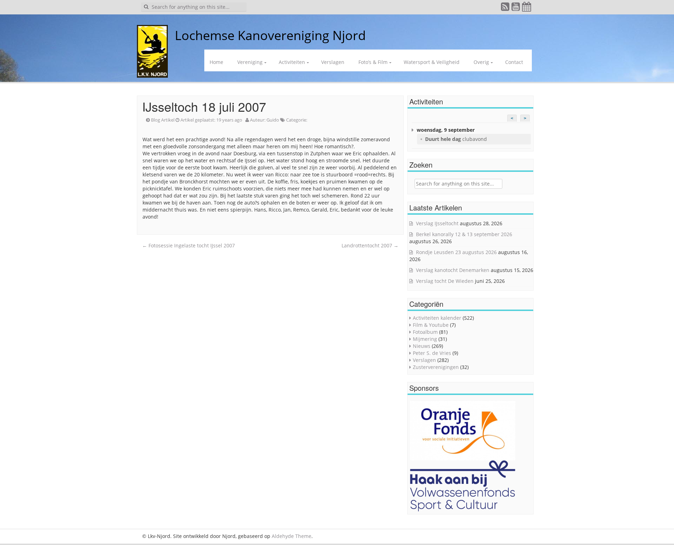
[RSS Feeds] (505, 8)
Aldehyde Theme (291, 536)
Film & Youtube (431, 325)
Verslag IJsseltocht (437, 223)
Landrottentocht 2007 (370, 245)
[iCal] (527, 8)
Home (216, 62)
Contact (514, 62)
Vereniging (250, 62)
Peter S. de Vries (432, 353)
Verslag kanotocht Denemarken (452, 270)
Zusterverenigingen (436, 367)
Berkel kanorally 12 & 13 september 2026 (464, 234)
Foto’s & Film (373, 62)
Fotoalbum (425, 332)
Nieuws (421, 346)
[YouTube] (516, 8)
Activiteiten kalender (437, 317)
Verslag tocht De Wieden (445, 281)
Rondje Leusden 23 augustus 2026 (456, 252)
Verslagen (332, 62)
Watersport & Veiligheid (432, 62)
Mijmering (425, 339)
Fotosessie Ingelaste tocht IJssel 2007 (188, 245)
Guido (272, 120)
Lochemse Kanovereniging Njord (270, 35)
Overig (481, 62)
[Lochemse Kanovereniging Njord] (169, 35)
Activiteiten (292, 62)
